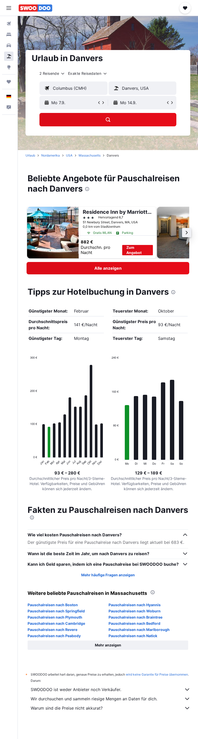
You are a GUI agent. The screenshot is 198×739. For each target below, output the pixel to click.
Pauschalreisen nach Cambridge (56, 623)
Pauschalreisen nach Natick (133, 636)
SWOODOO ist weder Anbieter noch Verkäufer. (76, 689)
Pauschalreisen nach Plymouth (55, 617)
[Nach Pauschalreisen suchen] (8, 56)
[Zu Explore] (8, 67)
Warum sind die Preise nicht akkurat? (67, 708)
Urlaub (30, 155)
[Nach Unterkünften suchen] (8, 34)
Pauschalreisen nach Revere (52, 629)
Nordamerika (50, 155)
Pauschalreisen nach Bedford (134, 623)
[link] (108, 268)
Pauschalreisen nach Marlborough (139, 629)
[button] (8, 8)
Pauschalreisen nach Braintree (135, 617)
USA (69, 155)
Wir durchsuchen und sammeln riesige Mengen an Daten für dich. (94, 698)
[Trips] (8, 82)
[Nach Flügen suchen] (8, 24)
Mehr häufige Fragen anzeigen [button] (108, 575)
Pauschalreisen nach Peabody (54, 636)
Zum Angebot (134, 250)
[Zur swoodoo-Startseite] (35, 8)
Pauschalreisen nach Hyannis (135, 605)
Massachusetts (90, 155)
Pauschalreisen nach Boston (53, 605)
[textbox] (73, 88)
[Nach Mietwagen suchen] (8, 45)
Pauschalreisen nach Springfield (56, 611)
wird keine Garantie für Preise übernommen (157, 674)
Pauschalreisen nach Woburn (135, 611)
